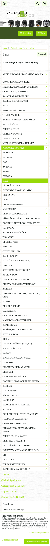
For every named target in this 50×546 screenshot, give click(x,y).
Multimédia (9, 208)
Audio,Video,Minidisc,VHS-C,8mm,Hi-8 (23, 76)
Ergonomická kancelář (17, 357)
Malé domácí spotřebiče (17, 320)
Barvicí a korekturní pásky (19, 119)
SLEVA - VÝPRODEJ (12, 348)
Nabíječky (9, 399)
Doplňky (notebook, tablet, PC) (21, 223)
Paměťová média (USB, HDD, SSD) (21, 450)
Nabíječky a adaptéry (16, 418)
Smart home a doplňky (16, 468)
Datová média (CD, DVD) (16, 445)
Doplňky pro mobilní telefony (21, 381)
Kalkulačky (10, 255)
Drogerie (8, 371)
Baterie (7, 409)
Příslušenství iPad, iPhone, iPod (21, 218)
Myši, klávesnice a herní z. (18, 143)
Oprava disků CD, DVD (12, 497)
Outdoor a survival (15, 423)
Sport (6, 171)
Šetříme (7, 385)
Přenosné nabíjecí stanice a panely (19, 430)
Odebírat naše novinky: (13, 509)
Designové (9, 194)
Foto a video (10, 334)
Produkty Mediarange (16, 367)
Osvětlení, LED (11, 251)
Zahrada (8, 362)
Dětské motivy (11, 185)
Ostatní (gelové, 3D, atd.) (17, 190)
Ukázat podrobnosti (10, 540)
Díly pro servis (11, 306)
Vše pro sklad (11, 395)
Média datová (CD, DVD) (16, 82)
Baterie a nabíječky (14, 232)
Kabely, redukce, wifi (15, 100)
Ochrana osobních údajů (13, 485)
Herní (6, 199)
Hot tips (7, 265)
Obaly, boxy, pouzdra (15, 91)
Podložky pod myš (13, 147)
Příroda (7, 176)
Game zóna (9, 310)
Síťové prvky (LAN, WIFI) (16, 260)
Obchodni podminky (11, 480)
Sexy (5, 180)
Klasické (8, 152)
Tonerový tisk (11, 114)
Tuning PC (8, 227)
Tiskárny (8, 237)
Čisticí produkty (12, 133)
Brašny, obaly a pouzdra (18, 329)
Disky (6, 338)
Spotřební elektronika (16, 270)
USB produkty (11, 138)
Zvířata (7, 166)
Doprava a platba (9, 491)
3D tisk (7, 301)
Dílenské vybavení (14, 440)
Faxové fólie (10, 124)
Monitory (8, 459)
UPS (5, 454)
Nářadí (7, 353)
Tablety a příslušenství (17, 279)
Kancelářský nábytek (16, 404)
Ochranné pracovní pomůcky (20, 414)
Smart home (10, 324)
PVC (5, 162)
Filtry (6, 105)
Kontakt (5, 474)
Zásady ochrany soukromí (38, 532)
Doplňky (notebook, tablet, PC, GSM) (21, 295)
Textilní (8, 157)
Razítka (7, 288)
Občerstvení (10, 241)
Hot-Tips (7, 246)
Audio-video (10, 274)
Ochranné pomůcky (14, 376)
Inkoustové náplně (14, 110)
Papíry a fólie (11, 129)
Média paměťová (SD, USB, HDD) (20, 86)
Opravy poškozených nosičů (19, 284)
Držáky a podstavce (15, 213)
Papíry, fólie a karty (15, 436)
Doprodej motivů (13, 204)
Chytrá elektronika (15, 315)
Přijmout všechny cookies (36, 541)
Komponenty (10, 390)
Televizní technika (14, 464)
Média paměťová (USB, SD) (17, 343)
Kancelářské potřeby (16, 96)
